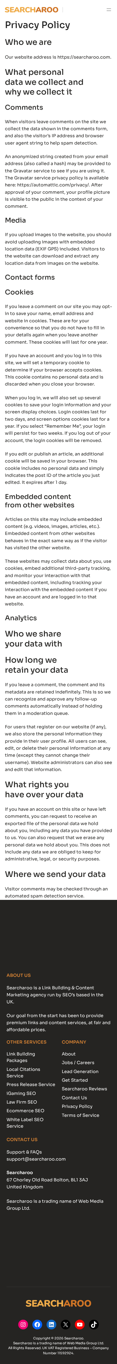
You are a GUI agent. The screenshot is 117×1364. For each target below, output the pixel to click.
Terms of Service (80, 1115)
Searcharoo (20, 1172)
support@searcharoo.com (36, 1159)
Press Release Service (31, 1084)
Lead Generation (80, 1071)
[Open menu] (109, 9)
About (69, 1054)
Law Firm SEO (22, 1102)
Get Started (75, 1080)
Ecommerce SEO (25, 1111)
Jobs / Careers (78, 1062)
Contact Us (74, 1098)
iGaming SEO (21, 1093)
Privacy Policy (77, 1106)
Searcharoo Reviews (84, 1089)
